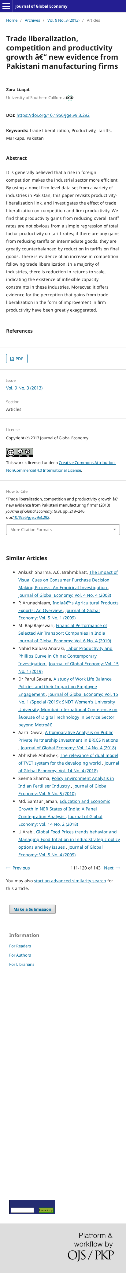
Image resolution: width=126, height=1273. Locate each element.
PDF (19, 358)
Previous (21, 868)
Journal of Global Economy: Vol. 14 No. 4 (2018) (68, 748)
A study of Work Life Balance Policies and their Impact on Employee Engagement (65, 686)
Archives (32, 20)
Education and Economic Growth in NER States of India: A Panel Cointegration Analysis (64, 808)
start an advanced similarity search (70, 881)
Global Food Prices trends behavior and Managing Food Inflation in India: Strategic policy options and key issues (69, 839)
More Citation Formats (31, 529)
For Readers (20, 946)
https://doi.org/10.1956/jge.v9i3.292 (53, 115)
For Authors (20, 955)
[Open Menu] (6, 6)
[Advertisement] (27, 1083)
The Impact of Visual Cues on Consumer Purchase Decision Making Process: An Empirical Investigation (68, 579)
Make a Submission (32, 909)
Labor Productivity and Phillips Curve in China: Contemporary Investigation (65, 655)
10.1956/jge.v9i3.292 (31, 517)
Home (11, 20)
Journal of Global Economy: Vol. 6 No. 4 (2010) (64, 641)
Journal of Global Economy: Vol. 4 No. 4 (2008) (64, 595)
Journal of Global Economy (41, 6)
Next (108, 868)
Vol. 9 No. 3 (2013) (63, 20)
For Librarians (21, 964)
